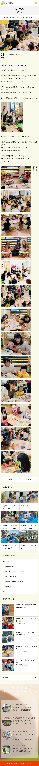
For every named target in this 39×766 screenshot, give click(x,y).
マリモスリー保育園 (35, 169)
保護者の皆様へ (8, 586)
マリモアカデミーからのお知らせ (13, 572)
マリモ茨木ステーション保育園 (13, 581)
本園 (4, 591)
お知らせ (6, 562)
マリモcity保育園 (8, 567)
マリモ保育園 (19, 688)
